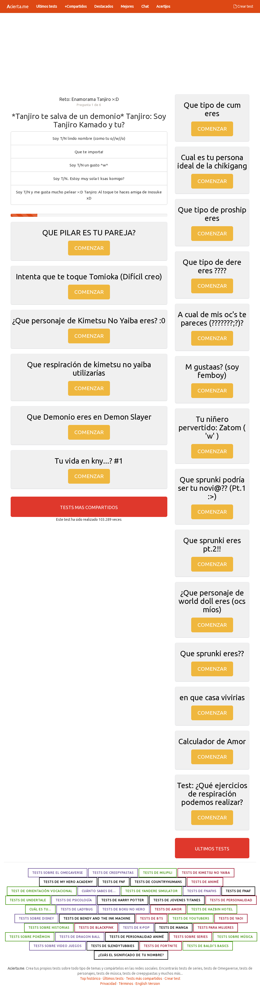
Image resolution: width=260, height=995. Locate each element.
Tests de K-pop (136, 927)
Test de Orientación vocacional (41, 891)
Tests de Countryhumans (158, 881)
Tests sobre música (235, 936)
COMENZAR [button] (89, 248)
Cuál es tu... (40, 909)
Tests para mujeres (216, 927)
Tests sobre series (190, 936)
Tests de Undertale (28, 900)
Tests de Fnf (113, 881)
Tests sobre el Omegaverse (57, 872)
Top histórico (90, 978)
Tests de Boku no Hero (123, 909)
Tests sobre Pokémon (29, 936)
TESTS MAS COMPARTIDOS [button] (89, 507)
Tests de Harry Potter (122, 900)
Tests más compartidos (144, 978)
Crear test (245, 6)
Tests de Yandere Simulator (151, 891)
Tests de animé (205, 881)
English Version (148, 984)
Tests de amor (168, 909)
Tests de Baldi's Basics (208, 945)
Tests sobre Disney (36, 918)
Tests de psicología (74, 900)
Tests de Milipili (157, 872)
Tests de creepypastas (113, 872)
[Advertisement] (130, 53)
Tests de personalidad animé (136, 936)
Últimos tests (113, 978)
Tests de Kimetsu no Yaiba (206, 872)
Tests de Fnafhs (201, 891)
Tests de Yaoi (231, 918)
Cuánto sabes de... (99, 891)
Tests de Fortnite (160, 945)
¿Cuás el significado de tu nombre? (131, 955)
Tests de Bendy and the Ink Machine (97, 918)
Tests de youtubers (190, 918)
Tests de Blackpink (96, 927)
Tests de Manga (173, 927)
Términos (126, 984)
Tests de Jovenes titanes (176, 900)
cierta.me (18, 6)
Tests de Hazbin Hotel (212, 909)
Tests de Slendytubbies (112, 945)
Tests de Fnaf (238, 891)
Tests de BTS (151, 918)
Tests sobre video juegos (58, 945)
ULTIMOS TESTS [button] (212, 848)
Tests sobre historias (48, 927)
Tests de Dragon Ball (79, 936)
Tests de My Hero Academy (68, 881)
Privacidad (108, 984)
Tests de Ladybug (77, 909)
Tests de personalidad (231, 900)
